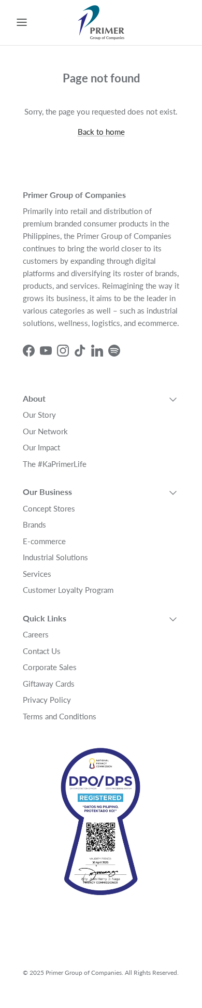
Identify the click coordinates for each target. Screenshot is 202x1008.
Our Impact (41, 447)
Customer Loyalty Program (68, 589)
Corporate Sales (50, 667)
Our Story (39, 414)
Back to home (101, 131)
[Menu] (21, 22)
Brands (34, 524)
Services (37, 573)
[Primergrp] (101, 22)
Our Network (45, 431)
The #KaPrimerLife (54, 463)
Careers (36, 634)
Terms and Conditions (59, 716)
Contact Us (42, 651)
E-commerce (44, 541)
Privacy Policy (47, 699)
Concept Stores (49, 508)
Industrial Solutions (55, 557)
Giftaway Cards (49, 683)
